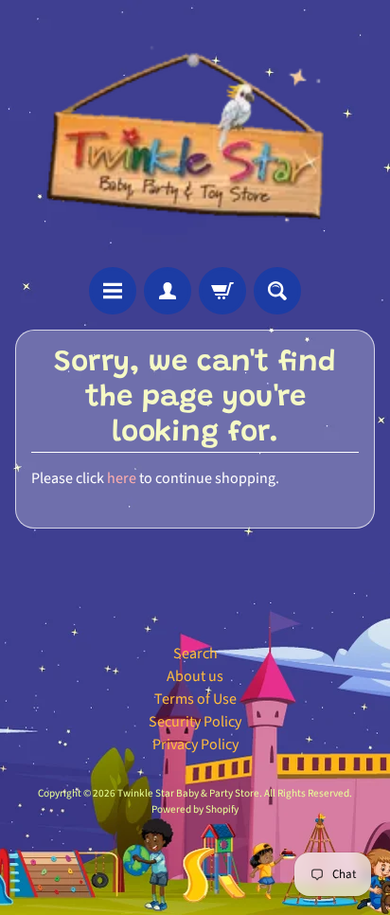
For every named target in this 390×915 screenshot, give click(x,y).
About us (195, 676)
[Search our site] (277, 290)
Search (195, 653)
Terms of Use (195, 699)
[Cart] (222, 290)
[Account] (167, 290)
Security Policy (195, 721)
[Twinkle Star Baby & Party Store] (195, 133)
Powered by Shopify (195, 809)
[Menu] (112, 290)
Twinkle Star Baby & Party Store (188, 793)
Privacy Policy (195, 744)
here (121, 478)
